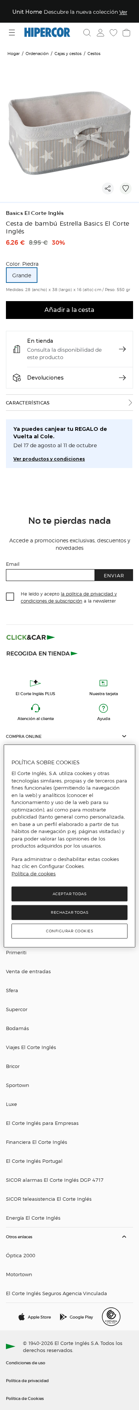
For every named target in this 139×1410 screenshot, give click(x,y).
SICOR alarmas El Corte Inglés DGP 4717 (54, 1179)
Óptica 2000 (20, 1255)
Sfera (12, 990)
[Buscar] (87, 32)
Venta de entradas (28, 971)
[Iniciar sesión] (99, 32)
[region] (69, 846)
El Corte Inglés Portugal (34, 1160)
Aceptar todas (70, 893)
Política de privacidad (27, 1380)
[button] (69, 736)
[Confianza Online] (111, 1316)
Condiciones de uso (25, 1362)
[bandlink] (123, 12)
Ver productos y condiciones (49, 459)
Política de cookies (33, 874)
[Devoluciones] (122, 377)
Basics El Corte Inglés (35, 213)
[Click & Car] (31, 637)
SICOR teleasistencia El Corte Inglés (49, 1198)
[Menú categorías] (13, 32)
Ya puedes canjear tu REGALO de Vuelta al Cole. (60, 433)
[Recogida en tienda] (42, 652)
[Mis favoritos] (112, 32)
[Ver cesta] (125, 32)
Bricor (13, 1065)
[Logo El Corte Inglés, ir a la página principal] (47, 32)
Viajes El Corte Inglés (31, 1047)
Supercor (16, 1009)
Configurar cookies (69, 931)
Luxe (11, 1103)
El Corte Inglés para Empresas (42, 1122)
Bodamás (17, 1028)
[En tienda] (122, 349)
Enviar (114, 575)
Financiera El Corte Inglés (36, 1141)
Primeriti (16, 952)
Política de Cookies (25, 1398)
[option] (21, 275)
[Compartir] (108, 188)
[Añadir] (126, 188)
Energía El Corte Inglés (33, 1217)
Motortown (19, 1274)
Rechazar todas (69, 912)
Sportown (17, 1084)
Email (13, 563)
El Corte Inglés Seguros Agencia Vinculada (56, 1293)
